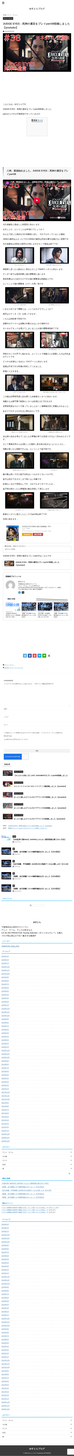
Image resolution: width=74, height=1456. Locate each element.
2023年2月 (5, 1043)
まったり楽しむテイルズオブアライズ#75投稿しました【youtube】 (40, 797)
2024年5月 (5, 991)
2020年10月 (5, 1141)
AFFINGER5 (47, 1453)
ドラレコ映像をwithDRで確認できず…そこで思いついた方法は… (24, 1207)
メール (6, 717)
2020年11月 (5, 1138)
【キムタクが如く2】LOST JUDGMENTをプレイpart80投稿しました (41, 775)
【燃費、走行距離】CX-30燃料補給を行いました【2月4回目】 (61, 615)
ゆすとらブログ (37, 8)
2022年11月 (5, 1054)
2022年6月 (5, 1071)
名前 (5, 709)
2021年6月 (5, 1113)
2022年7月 (5, 1068)
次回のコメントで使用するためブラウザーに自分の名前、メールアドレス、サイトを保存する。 (35, 733)
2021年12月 (5, 1092)
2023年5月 (5, 1033)
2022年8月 (5, 1064)
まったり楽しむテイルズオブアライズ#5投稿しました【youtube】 (40, 819)
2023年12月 (5, 1009)
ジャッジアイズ (18, 667)
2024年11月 (5, 970)
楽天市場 (37, 534)
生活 (19, 610)
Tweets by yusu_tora (10, 946)
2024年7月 (5, 984)
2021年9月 (5, 1103)
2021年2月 (5, 1127)
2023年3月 (5, 1040)
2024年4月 (5, 995)
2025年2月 (5, 960)
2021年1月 (5, 1131)
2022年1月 (5, 1089)
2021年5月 (5, 1117)
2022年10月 (5, 1057)
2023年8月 (5, 1022)
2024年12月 (5, 967)
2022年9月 (5, 1061)
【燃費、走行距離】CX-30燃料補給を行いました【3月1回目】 (29, 615)
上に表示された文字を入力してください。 (16, 739)
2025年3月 (5, 956)
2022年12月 (5, 1050)
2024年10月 (5, 974)
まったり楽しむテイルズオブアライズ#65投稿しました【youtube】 (40, 808)
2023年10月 (5, 1016)
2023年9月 (5, 1019)
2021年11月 (5, 1096)
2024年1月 (5, 1005)
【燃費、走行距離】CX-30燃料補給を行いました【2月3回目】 (37, 889)
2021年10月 (5, 1099)
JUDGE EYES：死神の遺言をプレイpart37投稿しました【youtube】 (30, 826)
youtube (7, 667)
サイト (6, 725)
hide (40, 120)
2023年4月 (5, 1036)
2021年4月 (5, 1120)
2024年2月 (5, 1002)
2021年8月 (5, 1106)
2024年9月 (5, 977)
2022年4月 (5, 1078)
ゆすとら (52, 1207)
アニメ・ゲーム (9, 665)
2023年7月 (5, 1026)
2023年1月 (5, 1047)
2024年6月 (5, 988)
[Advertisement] (37, 87)
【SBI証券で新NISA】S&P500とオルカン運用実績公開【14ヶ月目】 (13, 615)
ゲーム (11, 667)
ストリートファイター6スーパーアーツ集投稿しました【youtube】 (40, 786)
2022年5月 (5, 1075)
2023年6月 (5, 1029)
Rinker (28, 528)
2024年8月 (5, 981)
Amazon (27, 534)
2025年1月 (5, 963)
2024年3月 (5, 998)
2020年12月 (5, 1134)
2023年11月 (5, 1012)
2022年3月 (5, 1082)
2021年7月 (5, 1110)
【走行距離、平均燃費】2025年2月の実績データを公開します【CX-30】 (44, 615)
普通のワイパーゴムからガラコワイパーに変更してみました (27, 828)
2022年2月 (5, 1085)
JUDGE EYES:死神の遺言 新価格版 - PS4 (36, 526)
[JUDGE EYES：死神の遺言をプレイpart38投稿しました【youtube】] (39, 656)
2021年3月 (5, 1124)
